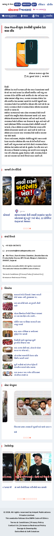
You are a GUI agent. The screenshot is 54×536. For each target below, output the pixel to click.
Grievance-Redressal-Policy (14, 277)
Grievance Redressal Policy (33, 525)
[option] (27, 53)
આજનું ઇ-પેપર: (8, 4)
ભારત (25, 16)
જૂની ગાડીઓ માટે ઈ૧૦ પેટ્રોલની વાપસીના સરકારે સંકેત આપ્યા (25, 366)
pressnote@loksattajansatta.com (20, 250)
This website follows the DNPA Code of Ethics (21, 268)
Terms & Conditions (11, 274)
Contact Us (37, 274)
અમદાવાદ (26, 4)
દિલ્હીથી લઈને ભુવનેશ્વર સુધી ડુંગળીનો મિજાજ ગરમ (24, 341)
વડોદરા (17, 4)
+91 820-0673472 (13, 245)
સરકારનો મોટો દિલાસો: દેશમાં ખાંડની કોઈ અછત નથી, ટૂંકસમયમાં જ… (27, 296)
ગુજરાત (11, 211)
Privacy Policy (26, 274)
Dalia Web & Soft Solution (27, 531)
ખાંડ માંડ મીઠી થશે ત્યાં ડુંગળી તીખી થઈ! (27, 304)
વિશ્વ (37, 16)
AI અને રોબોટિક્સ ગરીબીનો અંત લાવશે (19, 487)
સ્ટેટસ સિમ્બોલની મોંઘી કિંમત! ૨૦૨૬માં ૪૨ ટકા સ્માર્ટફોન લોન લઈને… (28, 315)
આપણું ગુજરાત (11, 16)
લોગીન (50, 5)
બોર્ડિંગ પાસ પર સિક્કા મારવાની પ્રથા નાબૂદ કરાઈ (27, 323)
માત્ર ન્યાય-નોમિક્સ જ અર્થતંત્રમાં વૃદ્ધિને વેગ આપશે (26, 333)
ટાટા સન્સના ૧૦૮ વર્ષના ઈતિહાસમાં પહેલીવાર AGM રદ (27, 373)
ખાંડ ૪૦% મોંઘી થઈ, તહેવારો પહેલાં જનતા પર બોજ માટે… (27, 349)
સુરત (34, 4)
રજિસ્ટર (41, 5)
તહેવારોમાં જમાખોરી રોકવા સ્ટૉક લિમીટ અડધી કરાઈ (26, 357)
